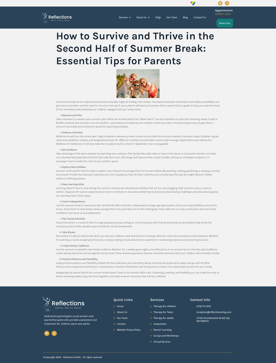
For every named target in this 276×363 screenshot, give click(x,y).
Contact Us (200, 17)
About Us (141, 17)
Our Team (172, 17)
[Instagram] (227, 3)
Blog (185, 17)
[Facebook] (220, 3)
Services (123, 17)
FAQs (158, 17)
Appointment (224, 10)
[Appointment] (211, 11)
